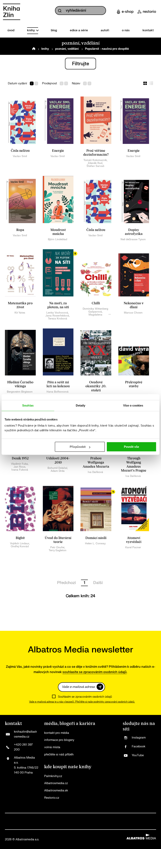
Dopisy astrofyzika (134, 232)
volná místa (52, 747)
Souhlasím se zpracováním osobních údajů (85, 696)
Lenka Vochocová (57, 312)
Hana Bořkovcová (58, 391)
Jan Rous (19, 466)
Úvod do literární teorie (58, 540)
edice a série (79, 30)
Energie (58, 151)
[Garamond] (38, 825)
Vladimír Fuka (19, 463)
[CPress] (68, 817)
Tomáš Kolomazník (95, 160)
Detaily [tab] (80, 405)
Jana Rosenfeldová (57, 315)
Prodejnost (49, 83)
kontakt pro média (56, 733)
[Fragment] (85, 817)
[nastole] (118, 817)
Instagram (139, 738)
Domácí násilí (95, 538)
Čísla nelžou (20, 151)
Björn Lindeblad (57, 239)
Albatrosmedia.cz (56, 783)
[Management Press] (59, 817)
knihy (31, 30)
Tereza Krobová (57, 318)
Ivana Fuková (19, 469)
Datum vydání (17, 83)
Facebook (138, 746)
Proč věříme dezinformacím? (96, 153)
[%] (95, 508)
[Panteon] (144, 817)
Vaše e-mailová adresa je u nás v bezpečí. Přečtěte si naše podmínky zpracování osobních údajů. (82, 701)
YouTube (138, 755)
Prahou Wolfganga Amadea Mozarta (96, 462)
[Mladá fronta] (9, 825)
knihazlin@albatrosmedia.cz (25, 734)
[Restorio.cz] (152, 825)
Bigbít (20, 538)
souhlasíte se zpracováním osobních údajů (94, 672)
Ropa (20, 230)
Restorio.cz (51, 798)
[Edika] (102, 817)
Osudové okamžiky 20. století (95, 386)
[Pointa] (152, 817)
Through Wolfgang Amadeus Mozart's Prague (133, 464)
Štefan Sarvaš (95, 166)
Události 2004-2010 (58, 460)
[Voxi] (43, 817)
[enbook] (123, 825)
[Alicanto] (93, 817)
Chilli (96, 303)
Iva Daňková (95, 472)
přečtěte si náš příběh (59, 754)
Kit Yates (20, 312)
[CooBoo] (34, 817)
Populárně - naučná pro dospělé (107, 49)
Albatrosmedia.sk (56, 790)
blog (54, 30)
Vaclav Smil (20, 156)
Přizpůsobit (78, 446)
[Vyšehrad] (110, 817)
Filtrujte (80, 64)
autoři (105, 30)
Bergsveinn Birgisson (20, 391)
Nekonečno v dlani (134, 305)
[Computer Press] (51, 817)
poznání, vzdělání (67, 49)
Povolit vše (131, 446)
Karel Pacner (133, 547)
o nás (126, 30)
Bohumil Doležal (57, 468)
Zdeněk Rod (95, 163)
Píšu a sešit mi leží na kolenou (58, 384)
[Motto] (17, 817)
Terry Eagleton (57, 550)
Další (98, 582)
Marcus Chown (133, 312)
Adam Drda (58, 471)
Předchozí (66, 582)
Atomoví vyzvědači (133, 540)
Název (76, 83)
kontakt (148, 30)
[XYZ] (26, 817)
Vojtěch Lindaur (19, 543)
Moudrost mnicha (58, 232)
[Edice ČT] (127, 817)
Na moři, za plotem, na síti (58, 305)
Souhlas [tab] (28, 405)
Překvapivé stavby (133, 384)
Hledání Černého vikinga (20, 384)
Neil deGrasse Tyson (133, 239)
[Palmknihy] (135, 817)
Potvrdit (100, 686)
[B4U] (76, 817)
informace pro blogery (59, 740)
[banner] (11, 12)
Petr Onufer (57, 547)
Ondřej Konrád (20, 546)
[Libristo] (66, 825)
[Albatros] (9, 817)
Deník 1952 (20, 458)
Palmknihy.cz (53, 776)
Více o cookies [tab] (133, 405)
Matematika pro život (20, 305)
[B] (58, 272)
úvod (10, 30)
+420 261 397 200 (23, 747)
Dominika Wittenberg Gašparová (95, 310)
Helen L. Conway (95, 543)
